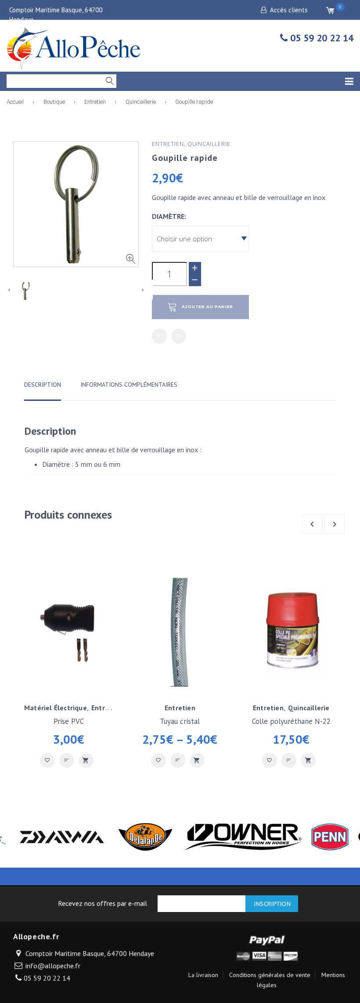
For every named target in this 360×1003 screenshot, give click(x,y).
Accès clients (289, 10)
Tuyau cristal (180, 721)
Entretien (95, 101)
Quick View (86, 760)
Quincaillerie (141, 101)
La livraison (203, 975)
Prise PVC (69, 721)
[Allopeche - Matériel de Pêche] (75, 46)
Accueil (15, 101)
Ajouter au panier (207, 307)
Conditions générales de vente (269, 975)
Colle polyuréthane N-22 (291, 721)
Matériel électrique (55, 707)
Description (42, 385)
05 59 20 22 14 (320, 38)
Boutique (54, 101)
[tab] (42, 389)
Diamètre (168, 216)
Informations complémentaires (128, 385)
